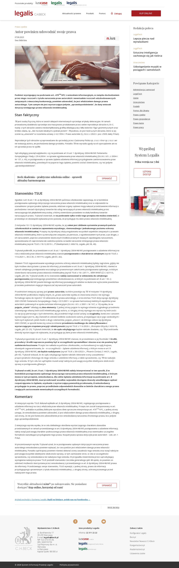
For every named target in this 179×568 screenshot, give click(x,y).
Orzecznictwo (139, 62)
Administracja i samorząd (144, 89)
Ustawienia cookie (137, 553)
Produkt (90, 13)
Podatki (136, 106)
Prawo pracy (138, 127)
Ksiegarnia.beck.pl (137, 545)
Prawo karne (138, 123)
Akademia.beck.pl (137, 549)
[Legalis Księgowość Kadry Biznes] (91, 543)
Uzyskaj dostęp (147, 173)
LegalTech (137, 34)
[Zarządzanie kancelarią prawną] (41, 3)
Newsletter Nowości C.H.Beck (142, 541)
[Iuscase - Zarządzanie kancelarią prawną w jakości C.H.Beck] (86, 538)
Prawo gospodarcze (141, 119)
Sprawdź (107, 178)
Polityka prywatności (69, 565)
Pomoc (102, 13)
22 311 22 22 (91, 532)
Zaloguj (118, 13)
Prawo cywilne (21, 27)
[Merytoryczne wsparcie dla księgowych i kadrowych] (76, 3)
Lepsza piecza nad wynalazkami (143, 40)
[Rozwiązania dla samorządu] (57, 3)
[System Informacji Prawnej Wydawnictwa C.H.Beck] (30, 13)
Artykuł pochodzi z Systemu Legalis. (52, 499)
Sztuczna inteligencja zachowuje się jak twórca (147, 54)
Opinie (136, 98)
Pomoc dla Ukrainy (141, 110)
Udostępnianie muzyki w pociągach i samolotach (147, 68)
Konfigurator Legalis (138, 533)
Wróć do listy (113, 507)
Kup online (145, 13)
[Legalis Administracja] (87, 548)
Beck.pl (133, 537)
